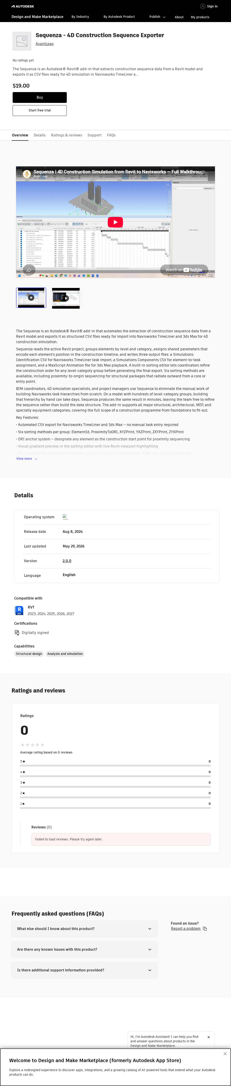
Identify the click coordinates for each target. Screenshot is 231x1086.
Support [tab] (95, 135)
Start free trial (40, 110)
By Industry (80, 16)
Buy (40, 97)
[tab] (32, 298)
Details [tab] (40, 135)
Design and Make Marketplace (37, 16)
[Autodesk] (23, 6)
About (179, 17)
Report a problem (186, 928)
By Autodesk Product (119, 16)
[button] (84, 929)
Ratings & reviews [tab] (66, 135)
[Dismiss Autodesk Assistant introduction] (208, 1037)
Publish (154, 16)
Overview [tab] (20, 135)
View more (24, 458)
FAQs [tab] (111, 135)
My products (200, 17)
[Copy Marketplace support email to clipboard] (205, 928)
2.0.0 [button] (67, 560)
